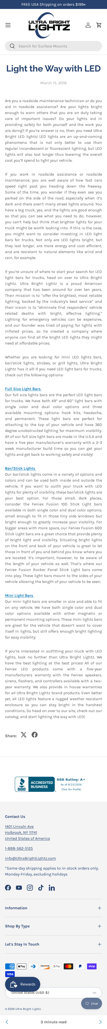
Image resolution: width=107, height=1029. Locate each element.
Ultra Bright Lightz (28, 1009)
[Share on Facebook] (34, 734)
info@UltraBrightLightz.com (30, 858)
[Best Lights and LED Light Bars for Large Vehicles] (100, 1022)
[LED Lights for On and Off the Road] (7, 1022)
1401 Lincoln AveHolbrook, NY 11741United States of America (27, 832)
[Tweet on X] (23, 734)
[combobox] (53, 46)
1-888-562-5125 (19, 848)
